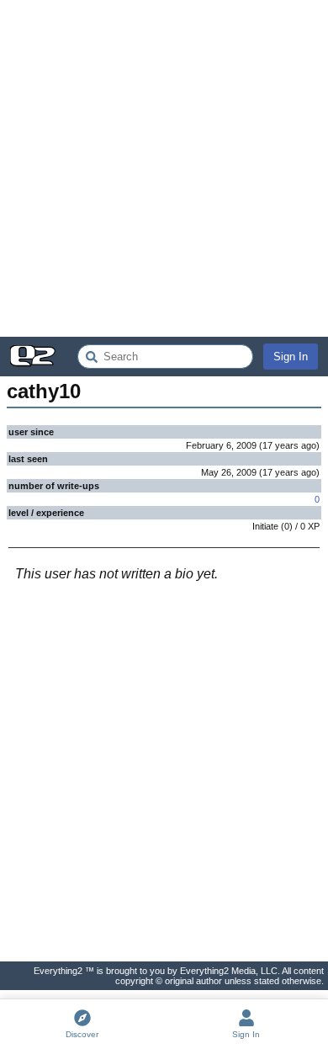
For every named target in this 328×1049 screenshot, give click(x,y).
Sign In (290, 356)
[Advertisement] (164, 168)
